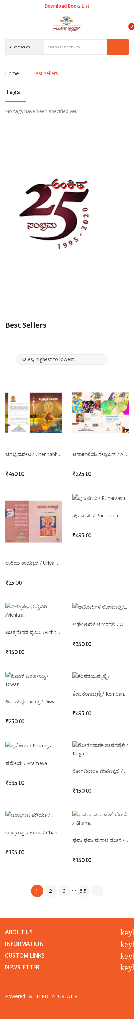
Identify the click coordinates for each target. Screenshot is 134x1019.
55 (83, 891)
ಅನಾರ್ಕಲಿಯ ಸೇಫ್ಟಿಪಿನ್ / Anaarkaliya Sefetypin (100, 454)
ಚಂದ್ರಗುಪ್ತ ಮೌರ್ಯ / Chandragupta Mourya (33, 832)
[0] (125, 23)
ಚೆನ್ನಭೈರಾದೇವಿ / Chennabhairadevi (33, 454)
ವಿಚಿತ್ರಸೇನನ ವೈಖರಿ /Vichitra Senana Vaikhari (33, 632)
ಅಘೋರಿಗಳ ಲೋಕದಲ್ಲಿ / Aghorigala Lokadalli (100, 624)
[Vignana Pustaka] (67, 213)
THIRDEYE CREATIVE (57, 996)
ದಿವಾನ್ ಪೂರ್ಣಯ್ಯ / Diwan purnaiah (33, 702)
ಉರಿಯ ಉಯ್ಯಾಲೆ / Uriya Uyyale (33, 563)
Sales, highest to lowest (61, 359)
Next (97, 891)
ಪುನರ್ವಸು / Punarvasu (96, 516)
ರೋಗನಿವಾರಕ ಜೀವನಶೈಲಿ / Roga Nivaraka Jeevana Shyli (100, 771)
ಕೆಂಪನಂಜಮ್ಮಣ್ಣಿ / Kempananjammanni (100, 694)
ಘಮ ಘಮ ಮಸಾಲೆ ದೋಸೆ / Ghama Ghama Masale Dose (100, 840)
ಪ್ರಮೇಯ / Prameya (26, 763)
